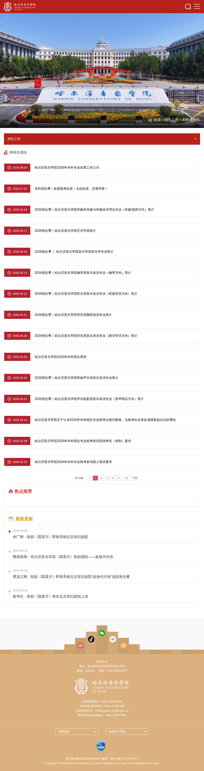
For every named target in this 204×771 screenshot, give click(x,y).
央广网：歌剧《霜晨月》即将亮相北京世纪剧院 (50, 537)
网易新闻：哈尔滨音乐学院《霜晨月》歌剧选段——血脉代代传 (63, 557)
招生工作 (171, 120)
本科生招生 (191, 120)
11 (127, 478)
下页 (134, 478)
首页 (157, 120)
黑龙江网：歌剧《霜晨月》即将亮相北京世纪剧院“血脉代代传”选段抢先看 (71, 577)
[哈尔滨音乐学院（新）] (20, 6)
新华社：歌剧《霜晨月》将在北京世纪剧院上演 (50, 596)
